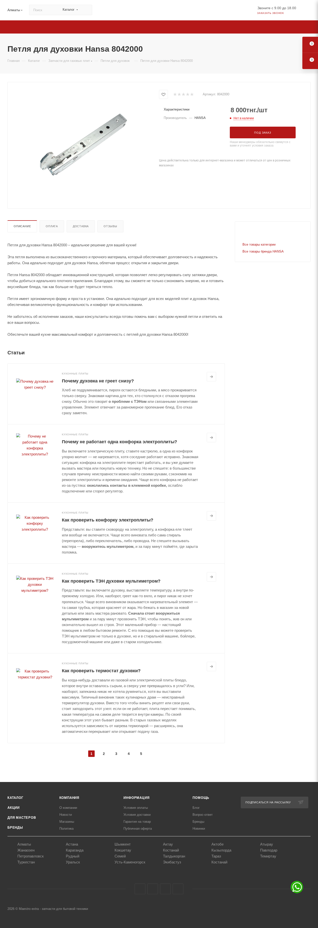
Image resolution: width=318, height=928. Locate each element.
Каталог (15, 798)
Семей (120, 856)
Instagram (152, 889)
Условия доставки (137, 815)
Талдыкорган (174, 856)
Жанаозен (26, 850)
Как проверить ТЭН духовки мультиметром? (111, 581)
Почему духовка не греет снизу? (98, 380)
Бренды (15, 827)
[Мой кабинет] (308, 11)
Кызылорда (221, 850)
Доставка (81, 226)
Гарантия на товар (137, 821)
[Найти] (86, 10)
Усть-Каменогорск (130, 862)
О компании (68, 808)
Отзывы (110, 226)
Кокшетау (123, 850)
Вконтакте (140, 889)
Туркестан (26, 862)
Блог (196, 808)
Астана (72, 844)
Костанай (171, 850)
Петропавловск (30, 856)
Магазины (66, 821)
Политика (66, 828)
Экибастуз (172, 862)
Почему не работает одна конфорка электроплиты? (119, 441)
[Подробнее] (211, 376)
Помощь (201, 798)
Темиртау (268, 856)
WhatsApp (178, 889)
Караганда (74, 850)
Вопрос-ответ (203, 815)
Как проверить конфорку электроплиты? (107, 520)
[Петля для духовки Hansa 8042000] (83, 145)
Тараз (216, 856)
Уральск (73, 862)
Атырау (266, 844)
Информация (136, 798)
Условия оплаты (135, 808)
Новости (65, 815)
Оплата (52, 226)
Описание (22, 226)
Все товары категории (259, 244)
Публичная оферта (137, 828)
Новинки (199, 828)
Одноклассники (165, 889)
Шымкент (123, 844)
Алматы (24, 844)
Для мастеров (21, 817)
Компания (69, 798)
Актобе (217, 844)
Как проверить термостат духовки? (101, 670)
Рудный (72, 856)
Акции (13, 808)
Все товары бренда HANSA (263, 251)
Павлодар (268, 850)
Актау (168, 844)
